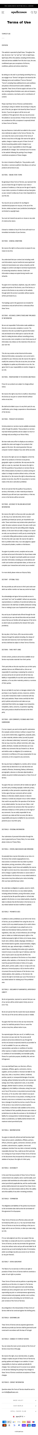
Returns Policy (26, 572)
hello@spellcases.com (11, 1392)
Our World (18, 1406)
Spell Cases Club (18, 1411)
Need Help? (18, 1400)
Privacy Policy (16, 842)
